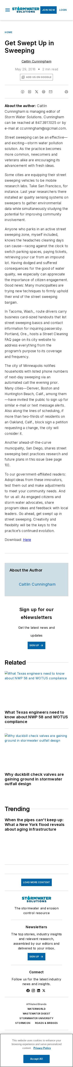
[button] (8, 10)
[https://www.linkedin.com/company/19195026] (38, 991)
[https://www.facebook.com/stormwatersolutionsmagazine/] (28, 991)
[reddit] (44, 92)
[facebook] (23, 92)
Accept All (36, 1058)
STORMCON (22, 1023)
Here (27, 540)
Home (8, 32)
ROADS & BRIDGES (46, 1023)
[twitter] (37, 92)
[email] (51, 92)
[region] (36, 1050)
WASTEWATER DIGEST (36, 1013)
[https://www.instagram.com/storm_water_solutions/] (33, 991)
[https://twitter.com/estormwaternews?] (44, 991)
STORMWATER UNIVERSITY (36, 1018)
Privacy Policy (42, 1048)
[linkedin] (30, 92)
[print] (66, 92)
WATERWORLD (36, 1008)
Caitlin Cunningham (36, 61)
